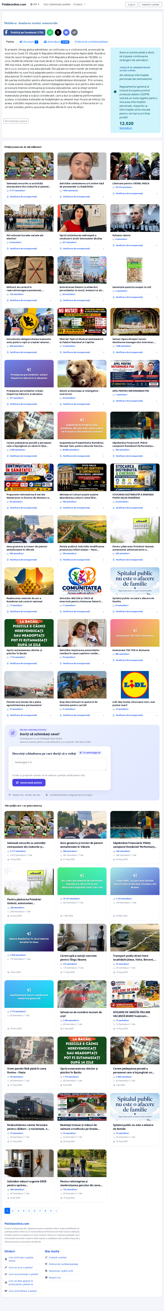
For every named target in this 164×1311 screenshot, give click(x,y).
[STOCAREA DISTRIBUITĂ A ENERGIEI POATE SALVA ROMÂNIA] (135, 488)
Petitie (10, 41)
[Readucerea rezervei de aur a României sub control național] (29, 591)
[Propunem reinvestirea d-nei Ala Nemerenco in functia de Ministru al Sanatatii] (29, 488)
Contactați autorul (17, 121)
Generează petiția (31, 782)
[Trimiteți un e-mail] (66, 32)
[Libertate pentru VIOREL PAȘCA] (135, 174)
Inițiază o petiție (150, 4)
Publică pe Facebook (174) (27, 32)
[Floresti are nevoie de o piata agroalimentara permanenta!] (29, 695)
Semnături (57, 41)
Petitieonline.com (14, 4)
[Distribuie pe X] (58, 32)
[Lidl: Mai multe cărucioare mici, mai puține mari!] (135, 695)
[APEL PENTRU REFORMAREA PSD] (135, 382)
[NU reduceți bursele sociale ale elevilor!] (29, 228)
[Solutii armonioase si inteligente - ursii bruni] (82, 384)
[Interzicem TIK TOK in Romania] (135, 641)
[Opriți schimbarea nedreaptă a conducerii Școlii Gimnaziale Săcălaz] (82, 228)
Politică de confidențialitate (91, 41)
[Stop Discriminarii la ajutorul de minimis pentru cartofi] (82, 695)
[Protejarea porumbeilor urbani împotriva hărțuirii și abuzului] (29, 384)
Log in (131, 4)
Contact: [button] (78, 4)
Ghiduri (9, 1251)
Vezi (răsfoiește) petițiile (57, 4)
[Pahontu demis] (135, 226)
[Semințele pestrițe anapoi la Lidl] (135, 278)
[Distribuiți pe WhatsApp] (50, 32)
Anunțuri (30, 41)
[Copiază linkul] (74, 32)
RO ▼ (36, 4)
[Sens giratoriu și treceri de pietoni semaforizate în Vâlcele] (29, 539)
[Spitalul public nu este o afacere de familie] (135, 591)
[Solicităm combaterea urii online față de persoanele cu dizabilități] (82, 176)
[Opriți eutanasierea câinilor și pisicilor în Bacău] (29, 643)
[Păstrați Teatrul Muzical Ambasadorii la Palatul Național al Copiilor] (82, 332)
